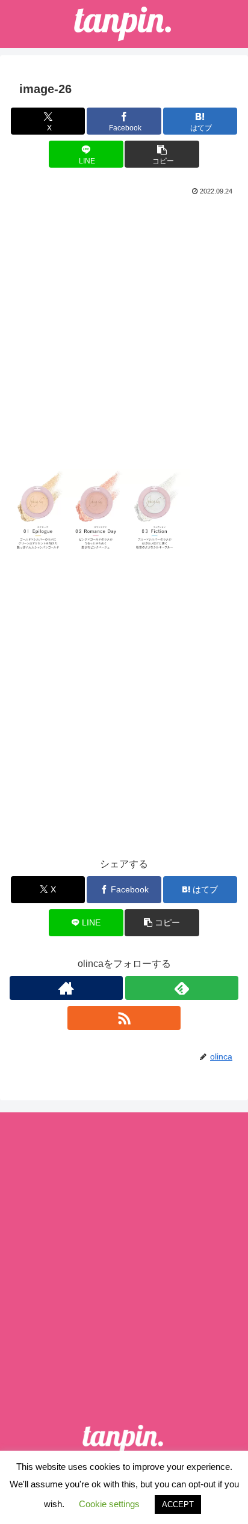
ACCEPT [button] (178, 1504)
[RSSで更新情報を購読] (124, 1018)
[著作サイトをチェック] (66, 988)
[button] (162, 154)
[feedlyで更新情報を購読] (181, 988)
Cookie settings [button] (109, 1504)
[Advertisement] (124, 328)
